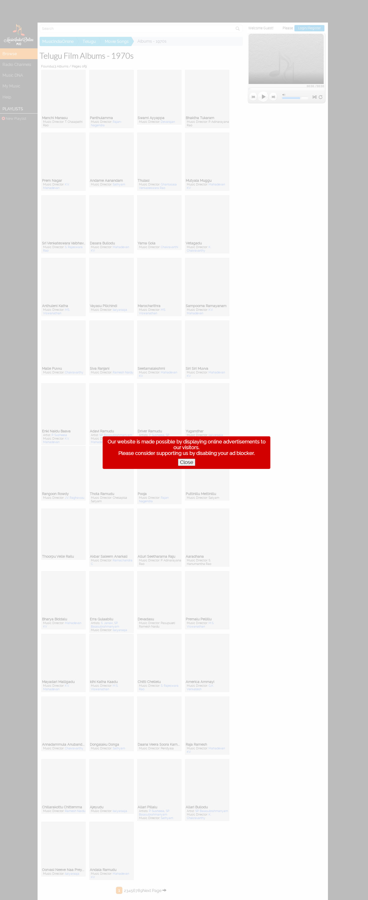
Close (186, 462)
